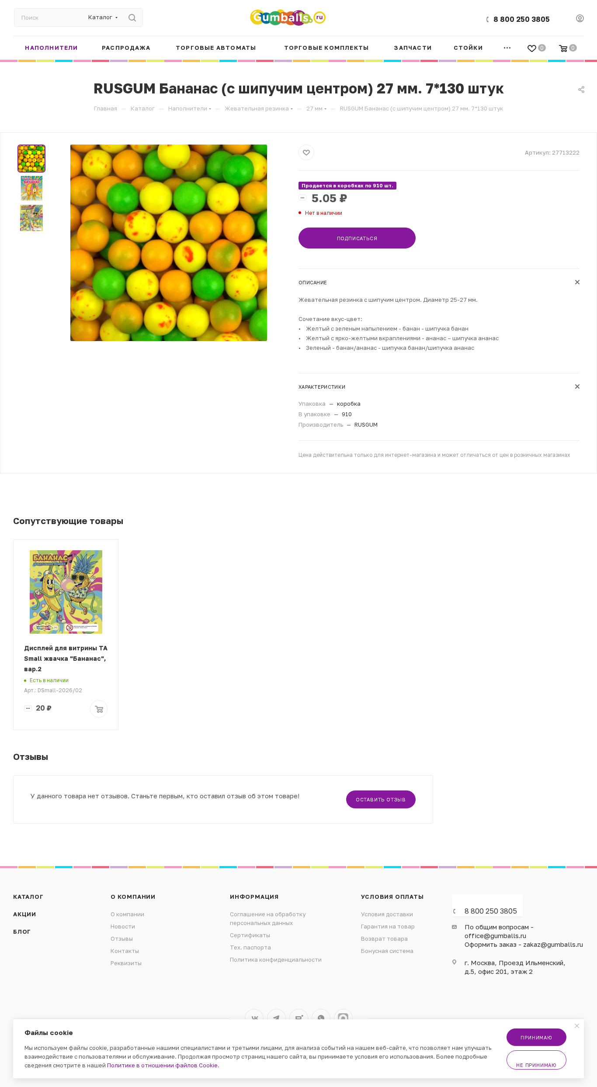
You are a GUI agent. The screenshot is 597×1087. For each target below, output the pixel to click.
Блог (22, 931)
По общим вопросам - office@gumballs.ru (499, 931)
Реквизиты (126, 962)
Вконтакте (254, 1018)
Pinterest (343, 1018)
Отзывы (122, 938)
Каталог (28, 896)
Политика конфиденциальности (276, 959)
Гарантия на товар (388, 926)
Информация (254, 896)
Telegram (276, 1018)
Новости (123, 926)
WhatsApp (321, 1018)
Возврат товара (384, 938)
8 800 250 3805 (521, 19)
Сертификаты (250, 935)
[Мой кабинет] (580, 19)
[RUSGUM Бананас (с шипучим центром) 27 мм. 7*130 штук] (168, 243)
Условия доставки (387, 914)
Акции (24, 914)
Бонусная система (387, 950)
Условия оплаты (392, 896)
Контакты (125, 950)
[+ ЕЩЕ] (507, 47)
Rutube (298, 1018)
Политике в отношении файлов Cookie (162, 1065)
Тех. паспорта (250, 947)
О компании (133, 896)
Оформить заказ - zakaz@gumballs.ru (524, 944)
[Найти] (132, 17)
